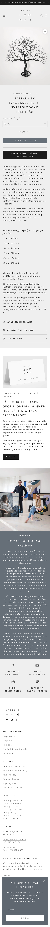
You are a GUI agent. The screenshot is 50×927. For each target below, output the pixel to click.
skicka (25, 918)
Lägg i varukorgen (25, 140)
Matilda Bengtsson (25, 93)
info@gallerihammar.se (14, 839)
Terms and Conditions (14, 766)
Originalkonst (9, 736)
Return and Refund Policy (15, 770)
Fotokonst (7, 745)
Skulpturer (7, 740)
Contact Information (13, 787)
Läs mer (10, 457)
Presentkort (8, 753)
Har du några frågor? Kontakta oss (25, 154)
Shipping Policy (10, 783)
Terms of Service (11, 779)
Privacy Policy (9, 775)
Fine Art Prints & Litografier (15, 749)
